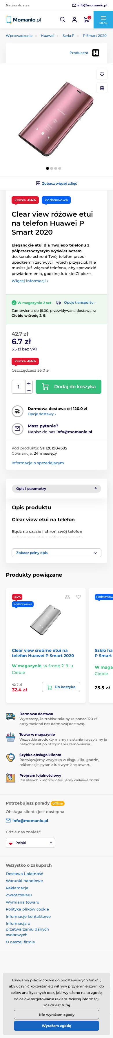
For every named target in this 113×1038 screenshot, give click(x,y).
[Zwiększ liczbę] (28, 383)
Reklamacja (17, 888)
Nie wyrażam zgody (56, 1014)
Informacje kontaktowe (28, 916)
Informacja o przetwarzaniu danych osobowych (27, 929)
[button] (63, 19)
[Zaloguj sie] (74, 19)
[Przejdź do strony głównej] (23, 20)
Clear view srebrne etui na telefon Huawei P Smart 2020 (43, 653)
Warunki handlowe (24, 880)
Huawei (47, 35)
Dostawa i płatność (24, 873)
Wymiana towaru (22, 902)
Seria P (68, 35)
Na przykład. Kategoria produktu (50, 47)
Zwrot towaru (19, 895)
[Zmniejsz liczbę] (28, 390)
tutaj (66, 1005)
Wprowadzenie (19, 35)
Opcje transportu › (80, 302)
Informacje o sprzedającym (38, 462)
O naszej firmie (20, 942)
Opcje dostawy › (42, 414)
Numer (18, 387)
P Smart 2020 (95, 35)
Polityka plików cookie (27, 909)
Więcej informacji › (30, 280)
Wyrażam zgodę (56, 1025)
